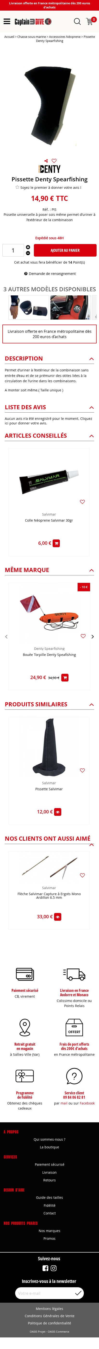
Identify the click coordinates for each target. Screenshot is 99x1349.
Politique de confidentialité (49, 1323)
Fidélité (50, 1205)
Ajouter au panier (65, 250)
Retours (49, 1180)
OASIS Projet (37, 1331)
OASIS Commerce (58, 1331)
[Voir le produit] (57, 812)
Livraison (49, 1172)
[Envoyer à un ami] (46, 160)
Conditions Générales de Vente (49, 1316)
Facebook (87, 1103)
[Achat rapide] (56, 543)
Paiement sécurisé (49, 1164)
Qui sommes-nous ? (49, 1139)
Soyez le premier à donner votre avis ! (50, 187)
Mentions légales (49, 1308)
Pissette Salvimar (49, 789)
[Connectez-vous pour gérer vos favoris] (54, 160)
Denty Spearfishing (49, 648)
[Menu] (7, 21)
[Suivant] (93, 636)
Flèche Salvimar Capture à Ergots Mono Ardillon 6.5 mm (49, 896)
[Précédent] (6, 636)
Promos (49, 1238)
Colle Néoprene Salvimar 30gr (49, 520)
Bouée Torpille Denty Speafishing (49, 655)
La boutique (49, 1147)
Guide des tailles (49, 1197)
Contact (49, 1213)
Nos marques (49, 1230)
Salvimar (49, 514)
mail (64, 1103)
